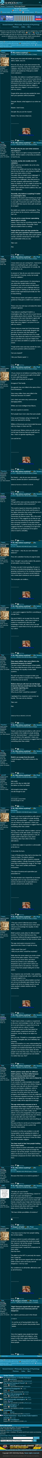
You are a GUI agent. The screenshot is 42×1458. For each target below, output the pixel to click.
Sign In (16, 10)
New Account (25, 10)
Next (29, 27)
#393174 (13, 1228)
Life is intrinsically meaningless (14, 1399)
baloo (38, 606)
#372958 (13, 753)
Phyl (38, 257)
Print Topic (22, 1435)
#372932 (13, 473)
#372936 (13, 495)
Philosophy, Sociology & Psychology (27, 24)
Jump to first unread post (7, 50)
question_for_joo (14, 1395)
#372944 (13, 608)
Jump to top (4, 1356)
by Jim (25, 1421)
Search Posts (17, 12)
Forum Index (6, 12)
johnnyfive (13, 1385)
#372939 (13, 546)
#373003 (13, 918)
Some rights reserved (31, 1453)
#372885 (13, 144)
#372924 (13, 258)
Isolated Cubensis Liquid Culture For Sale (22, 45)
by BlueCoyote (27, 1403)
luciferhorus (13, 1379)
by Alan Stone (27, 1397)
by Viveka (26, 1392)
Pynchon (14, 545)
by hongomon (26, 1413)
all (30, 1383)
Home (3, 6)
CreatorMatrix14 (14, 1419)
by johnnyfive (26, 1386)
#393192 (13, 1302)
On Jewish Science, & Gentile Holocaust (17, 1377)
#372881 (13, 54)
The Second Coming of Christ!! (14, 1383)
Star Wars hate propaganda (13, 1394)
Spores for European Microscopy (9, 43)
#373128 (13, 1171)
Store (38, 12)
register (37, 33)
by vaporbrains (27, 1408)
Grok (11, 1401)
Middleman (9, 1430)
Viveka (12, 1390)
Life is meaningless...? (11, 1405)
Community (10, 6)
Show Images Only (6, 1435)
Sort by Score (15, 1435)
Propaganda (8, 1410)
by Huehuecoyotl (27, 1381)
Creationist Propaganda (12, 1388)
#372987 (13, 777)
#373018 (13, 1017)
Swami (39, 143)
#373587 (13, 1187)
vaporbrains (13, 1406)
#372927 (13, 369)
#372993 (13, 812)
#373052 (13, 1067)
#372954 (13, 657)
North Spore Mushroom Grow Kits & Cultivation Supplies (20, 41)
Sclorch (12, 1412)
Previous (15, 27)
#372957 (13, 726)
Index (23, 27)
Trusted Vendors (29, 12)
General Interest (8, 24)
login (29, 33)
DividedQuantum (17, 1430)
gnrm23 (13, 1170)
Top (41, 140)
